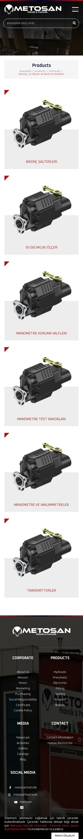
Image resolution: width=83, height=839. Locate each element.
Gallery (23, 748)
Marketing (23, 688)
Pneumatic (60, 677)
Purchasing (23, 694)
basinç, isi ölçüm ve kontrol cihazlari (41, 74)
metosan (26, 802)
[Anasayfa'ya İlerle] (32, 9)
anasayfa (25, 71)
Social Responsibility (23, 699)
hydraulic (54, 71)
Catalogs (23, 754)
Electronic (60, 683)
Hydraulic (60, 672)
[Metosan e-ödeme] (23, 807)
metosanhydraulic (26, 794)
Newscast (23, 737)
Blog (23, 759)
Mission (23, 677)
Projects (60, 699)
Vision (23, 683)
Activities (23, 743)
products (40, 71)
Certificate (23, 705)
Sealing (60, 694)
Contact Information (59, 737)
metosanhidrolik (26, 787)
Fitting (60, 688)
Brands (60, 705)
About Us (23, 672)
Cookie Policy (23, 710)
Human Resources (60, 743)
